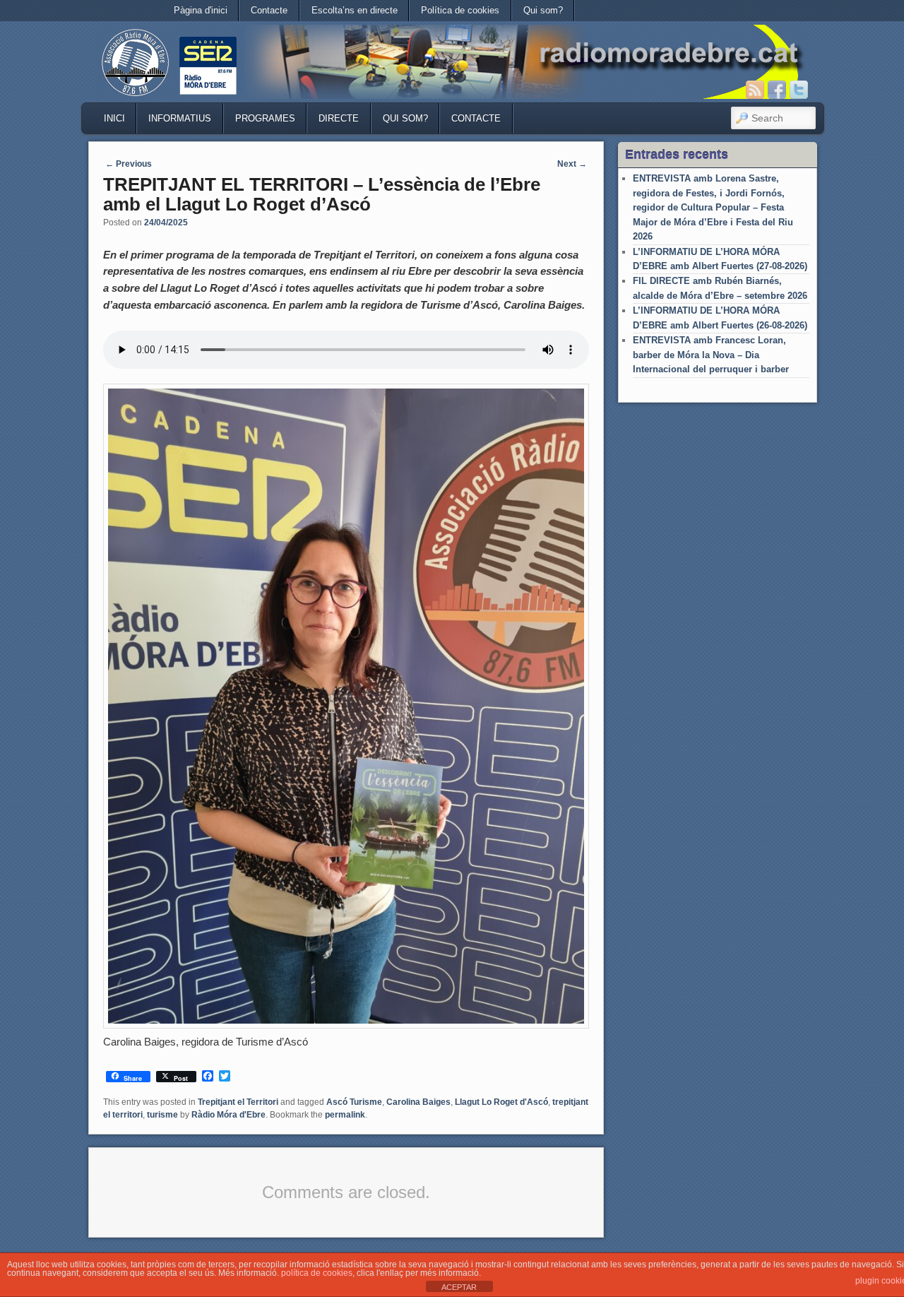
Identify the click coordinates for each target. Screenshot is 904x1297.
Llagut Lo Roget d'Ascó (501, 1102)
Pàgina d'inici (200, 10)
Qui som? (543, 10)
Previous (128, 164)
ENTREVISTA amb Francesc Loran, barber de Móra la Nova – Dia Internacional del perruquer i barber (711, 354)
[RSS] (755, 90)
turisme (162, 1115)
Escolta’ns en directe (354, 10)
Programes (265, 118)
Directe (339, 118)
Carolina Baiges (418, 1102)
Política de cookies (460, 10)
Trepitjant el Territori (238, 1102)
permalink (345, 1115)
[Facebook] (777, 90)
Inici (114, 118)
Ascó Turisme (354, 1102)
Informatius (179, 118)
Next (572, 164)
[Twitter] (799, 90)
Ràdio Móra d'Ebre (228, 1115)
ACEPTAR (459, 1287)
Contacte (269, 10)
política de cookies (316, 1273)
